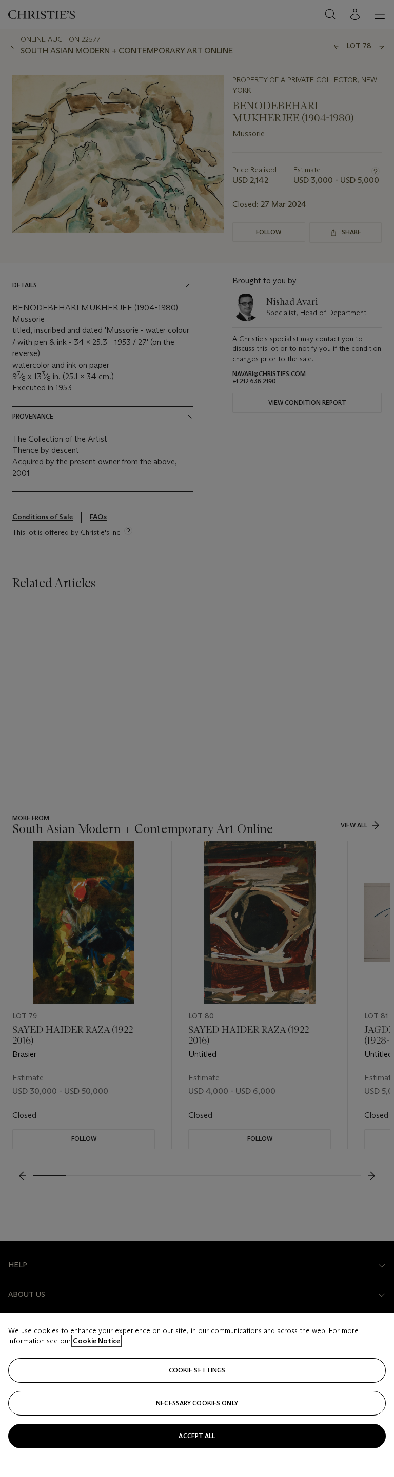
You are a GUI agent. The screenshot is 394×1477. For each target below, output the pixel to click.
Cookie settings (197, 1370)
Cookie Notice (96, 1340)
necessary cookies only (197, 1403)
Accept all (197, 1436)
